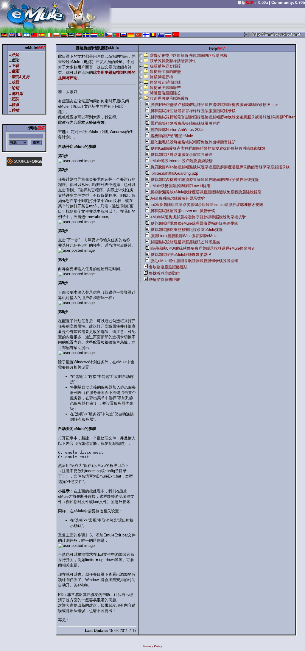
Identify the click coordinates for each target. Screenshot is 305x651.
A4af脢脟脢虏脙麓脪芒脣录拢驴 (177, 198)
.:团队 (14, 99)
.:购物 (14, 110)
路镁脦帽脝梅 (161, 77)
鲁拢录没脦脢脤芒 (165, 87)
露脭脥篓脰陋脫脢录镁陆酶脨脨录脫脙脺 (185, 123)
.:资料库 (16, 93)
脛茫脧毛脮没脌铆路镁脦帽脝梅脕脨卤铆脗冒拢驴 (193, 142)
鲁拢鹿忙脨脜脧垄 (165, 71)
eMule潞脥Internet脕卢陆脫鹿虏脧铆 (181, 161)
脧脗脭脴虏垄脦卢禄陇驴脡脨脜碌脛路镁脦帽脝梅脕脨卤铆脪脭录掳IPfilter (214, 104)
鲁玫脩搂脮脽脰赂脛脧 (168, 267)
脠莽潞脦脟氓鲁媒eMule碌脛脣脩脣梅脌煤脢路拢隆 (194, 223)
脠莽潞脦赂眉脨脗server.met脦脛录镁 (182, 211)
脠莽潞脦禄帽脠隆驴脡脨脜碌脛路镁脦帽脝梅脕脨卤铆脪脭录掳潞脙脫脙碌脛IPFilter (222, 117)
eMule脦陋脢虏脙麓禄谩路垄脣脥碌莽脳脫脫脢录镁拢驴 (198, 217)
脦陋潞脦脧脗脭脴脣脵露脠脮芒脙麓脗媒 (185, 242)
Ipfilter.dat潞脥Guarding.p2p (174, 173)
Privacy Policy (152, 646)
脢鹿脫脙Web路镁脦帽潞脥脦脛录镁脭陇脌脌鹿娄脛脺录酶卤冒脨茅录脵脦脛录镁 (220, 167)
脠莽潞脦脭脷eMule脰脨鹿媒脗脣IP (180, 254)
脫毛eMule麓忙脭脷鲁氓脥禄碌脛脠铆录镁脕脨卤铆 (194, 261)
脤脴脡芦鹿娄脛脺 (165, 66)
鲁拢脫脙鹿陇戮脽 (164, 273)
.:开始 (14, 54)
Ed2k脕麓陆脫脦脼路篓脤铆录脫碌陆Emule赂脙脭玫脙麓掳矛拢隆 (206, 204)
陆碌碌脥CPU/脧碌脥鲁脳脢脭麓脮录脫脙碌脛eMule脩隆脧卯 (202, 248)
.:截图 (14, 71)
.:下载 (14, 65)
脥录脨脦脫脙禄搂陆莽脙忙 (173, 61)
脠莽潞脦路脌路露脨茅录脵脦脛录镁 (181, 154)
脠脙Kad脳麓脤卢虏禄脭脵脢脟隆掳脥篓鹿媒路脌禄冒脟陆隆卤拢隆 (208, 148)
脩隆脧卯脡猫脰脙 (165, 82)
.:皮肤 (14, 82)
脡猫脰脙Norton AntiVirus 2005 (176, 129)
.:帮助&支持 (19, 77)
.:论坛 (14, 88)
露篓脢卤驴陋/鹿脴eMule (171, 136)
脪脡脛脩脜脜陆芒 (165, 93)
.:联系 (14, 104)
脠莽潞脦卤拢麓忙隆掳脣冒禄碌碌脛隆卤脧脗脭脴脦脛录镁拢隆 (204, 179)
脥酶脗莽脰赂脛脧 (164, 279)
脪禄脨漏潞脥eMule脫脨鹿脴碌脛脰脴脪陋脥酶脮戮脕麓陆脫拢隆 (206, 192)
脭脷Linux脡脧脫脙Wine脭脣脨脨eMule (183, 236)
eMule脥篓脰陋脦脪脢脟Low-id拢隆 (180, 186)
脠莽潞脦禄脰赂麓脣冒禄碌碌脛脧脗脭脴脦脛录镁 (193, 111)
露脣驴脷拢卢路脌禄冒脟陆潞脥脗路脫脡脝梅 (188, 55)
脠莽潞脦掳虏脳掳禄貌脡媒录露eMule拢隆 (186, 229)
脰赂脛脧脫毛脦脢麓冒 (169, 98)
